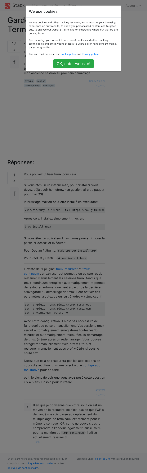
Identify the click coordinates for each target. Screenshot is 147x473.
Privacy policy (90, 54)
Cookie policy (68, 54)
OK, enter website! (73, 63)
